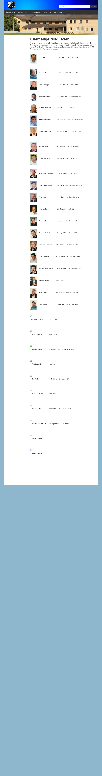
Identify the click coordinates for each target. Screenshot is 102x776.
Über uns (9, 12)
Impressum (58, 12)
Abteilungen (22, 12)
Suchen (93, 6)
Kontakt (47, 12)
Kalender (36, 12)
